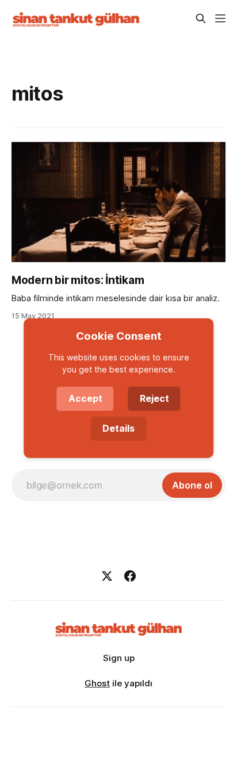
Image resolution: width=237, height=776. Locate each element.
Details (118, 428)
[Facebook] (130, 576)
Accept (85, 398)
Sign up (119, 657)
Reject (154, 398)
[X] (107, 576)
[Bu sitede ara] (201, 18)
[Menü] (220, 18)
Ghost (97, 683)
